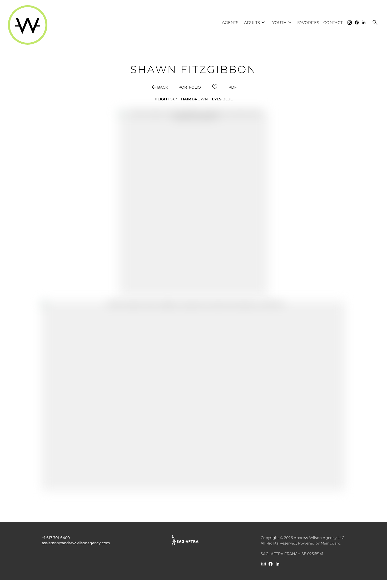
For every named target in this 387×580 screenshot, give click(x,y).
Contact (333, 22)
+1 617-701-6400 (56, 537)
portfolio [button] (189, 87)
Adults (255, 22)
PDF (233, 87)
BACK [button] (159, 87)
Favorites (308, 22)
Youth (282, 22)
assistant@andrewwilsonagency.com (76, 543)
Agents (230, 22)
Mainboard (330, 543)
